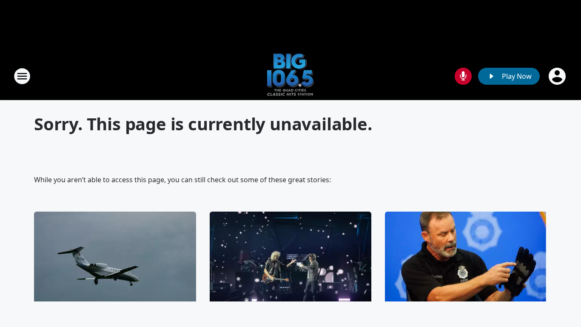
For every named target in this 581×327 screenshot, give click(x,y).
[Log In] (558, 76)
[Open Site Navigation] (22, 76)
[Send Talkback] (463, 76)
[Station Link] (290, 76)
